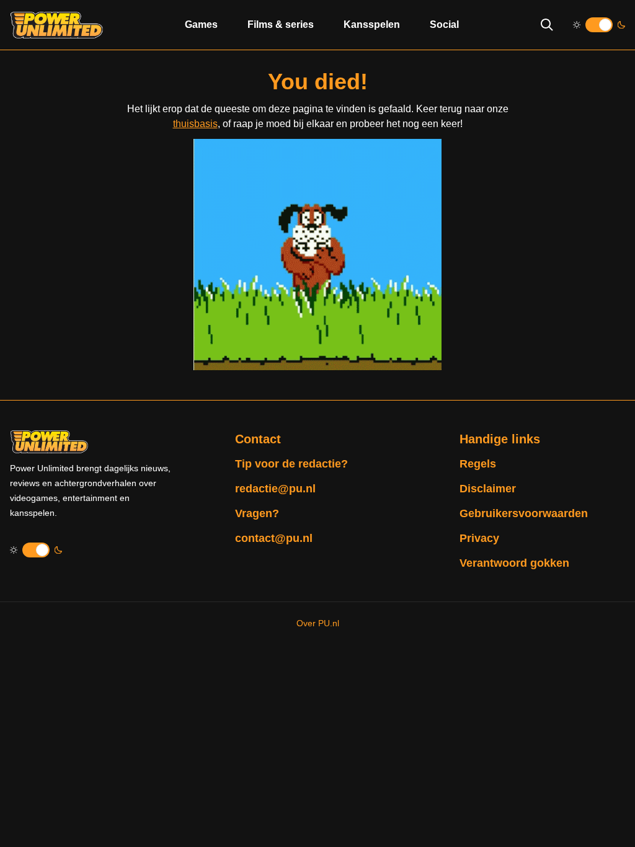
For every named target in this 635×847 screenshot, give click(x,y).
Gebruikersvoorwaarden (524, 513)
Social (444, 24)
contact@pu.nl (274, 538)
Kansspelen (372, 24)
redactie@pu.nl (275, 488)
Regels (478, 464)
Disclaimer (488, 488)
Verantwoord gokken (514, 563)
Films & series (280, 24)
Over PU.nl (317, 623)
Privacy (479, 538)
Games (201, 24)
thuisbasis (195, 123)
